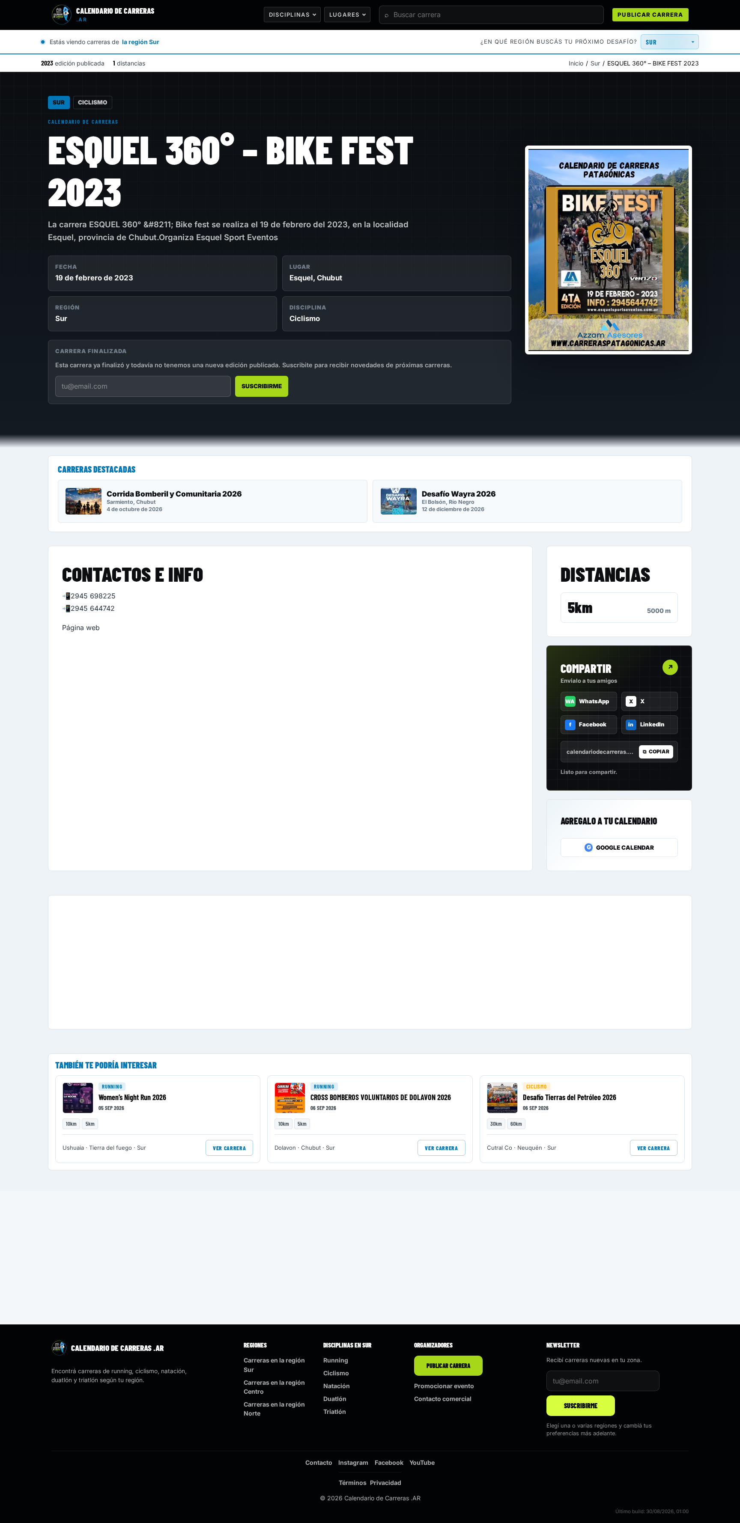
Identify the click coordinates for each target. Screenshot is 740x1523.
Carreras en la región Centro (274, 1387)
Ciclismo (92, 102)
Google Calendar (620, 847)
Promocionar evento (444, 1385)
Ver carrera (229, 1147)
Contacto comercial (442, 1398)
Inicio (576, 63)
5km (580, 607)
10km (71, 1123)
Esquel (301, 278)
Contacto (318, 1462)
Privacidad (385, 1482)
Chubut (329, 278)
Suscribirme (262, 386)
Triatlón (334, 1411)
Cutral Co (499, 1147)
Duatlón (334, 1398)
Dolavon (285, 1147)
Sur (595, 63)
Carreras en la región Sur (274, 1364)
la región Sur (140, 41)
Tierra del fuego (110, 1147)
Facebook (389, 1462)
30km (496, 1123)
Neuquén (529, 1147)
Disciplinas (289, 14)
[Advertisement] (312, 962)
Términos (353, 1482)
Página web (81, 627)
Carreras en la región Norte (274, 1409)
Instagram (353, 1462)
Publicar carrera (650, 14)
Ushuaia (73, 1147)
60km (516, 1123)
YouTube (422, 1462)
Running (112, 1086)
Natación (336, 1385)
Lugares (344, 14)
